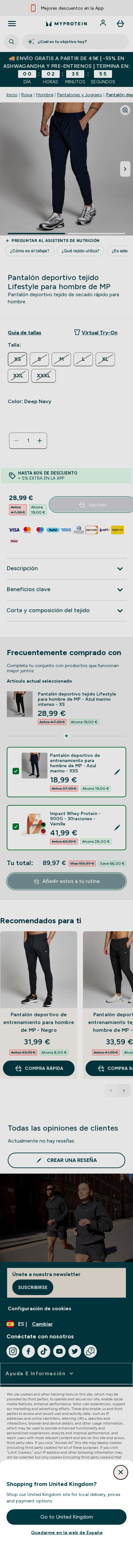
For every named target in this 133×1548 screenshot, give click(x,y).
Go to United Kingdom (66, 1517)
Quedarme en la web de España (66, 1532)
